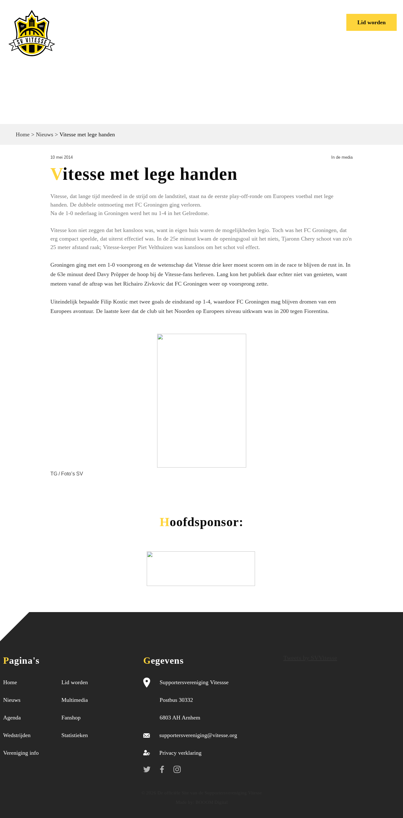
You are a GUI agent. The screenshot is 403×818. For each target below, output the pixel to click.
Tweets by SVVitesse (310, 657)
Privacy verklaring (180, 753)
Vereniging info (199, 17)
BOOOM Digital (211, 802)
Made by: (185, 802)
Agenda (12, 717)
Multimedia (74, 700)
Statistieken (74, 735)
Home (82, 17)
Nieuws (110, 17)
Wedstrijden (148, 17)
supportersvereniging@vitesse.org (198, 735)
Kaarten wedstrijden (104, 27)
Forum (240, 17)
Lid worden (371, 22)
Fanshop (71, 717)
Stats (265, 17)
